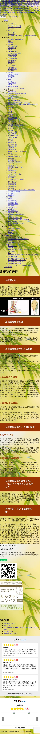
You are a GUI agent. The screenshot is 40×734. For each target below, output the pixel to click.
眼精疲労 (10, 42)
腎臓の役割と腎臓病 (14, 228)
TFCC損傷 (11, 148)
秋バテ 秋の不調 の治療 (16, 223)
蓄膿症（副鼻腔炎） (14, 86)
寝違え (10, 30)
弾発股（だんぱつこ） (14, 165)
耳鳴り (10, 63)
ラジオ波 (10, 114)
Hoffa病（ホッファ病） (14, 174)
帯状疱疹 (10, 72)
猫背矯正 (10, 120)
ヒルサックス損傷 (13, 135)
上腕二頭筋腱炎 (12, 137)
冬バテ (10, 225)
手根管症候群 (12, 149)
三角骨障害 (11, 188)
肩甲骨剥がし (12, 205)
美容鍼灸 (10, 107)
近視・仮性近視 (12, 46)
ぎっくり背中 (12, 32)
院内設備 (10, 247)
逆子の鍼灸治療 (12, 95)
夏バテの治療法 (12, 221)
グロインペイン (12, 163)
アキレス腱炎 (12, 183)
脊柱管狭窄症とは (13, 211)
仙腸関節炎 (11, 158)
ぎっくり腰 (11, 34)
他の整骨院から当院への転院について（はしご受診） (23, 254)
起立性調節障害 (12, 58)
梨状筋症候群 (12, 160)
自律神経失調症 (12, 51)
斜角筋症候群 (12, 200)
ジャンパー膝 (12, 172)
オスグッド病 (12, 176)
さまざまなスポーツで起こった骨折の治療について (23, 35)
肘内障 (10, 240)
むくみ (10, 81)
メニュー (3, 16)
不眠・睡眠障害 (12, 55)
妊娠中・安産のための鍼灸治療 (17, 93)
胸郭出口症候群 (12, 202)
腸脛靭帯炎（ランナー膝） (16, 167)
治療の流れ (11, 251)
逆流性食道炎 (12, 48)
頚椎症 (10, 198)
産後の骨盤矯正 (12, 118)
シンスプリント (12, 181)
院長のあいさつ (12, 246)
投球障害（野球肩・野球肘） (16, 125)
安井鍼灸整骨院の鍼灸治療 (16, 39)
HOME (6, 20)
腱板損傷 (10, 130)
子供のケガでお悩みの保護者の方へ (18, 239)
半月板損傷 (11, 177)
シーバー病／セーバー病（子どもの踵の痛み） (21, 190)
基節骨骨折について (10, 633)
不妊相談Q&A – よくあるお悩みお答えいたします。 (23, 104)
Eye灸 (9, 109)
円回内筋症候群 (12, 146)
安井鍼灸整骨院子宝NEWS (15, 261)
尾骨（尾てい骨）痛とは (15, 162)
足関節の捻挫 (12, 184)
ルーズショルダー (13, 127)
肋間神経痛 (11, 209)
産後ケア (10, 98)
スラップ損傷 (12, 134)
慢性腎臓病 (11, 230)
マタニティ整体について (15, 97)
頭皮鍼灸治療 (12, 83)
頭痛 (9, 41)
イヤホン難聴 (12, 56)
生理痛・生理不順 (13, 74)
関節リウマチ (12, 70)
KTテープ (11, 28)
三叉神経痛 (11, 62)
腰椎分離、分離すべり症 (15, 156)
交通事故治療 (8, 235)
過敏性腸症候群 (12, 69)
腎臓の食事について (14, 233)
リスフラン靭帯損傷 (14, 191)
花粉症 (10, 84)
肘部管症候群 (12, 142)
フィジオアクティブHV (15, 25)
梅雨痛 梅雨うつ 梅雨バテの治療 (18, 219)
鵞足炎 (10, 169)
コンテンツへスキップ (14, 16)
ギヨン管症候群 (12, 144)
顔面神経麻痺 (12, 60)
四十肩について (9, 631)
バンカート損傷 (12, 132)
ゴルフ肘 (10, 141)
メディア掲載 (8, 267)
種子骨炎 (10, 193)
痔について (7, 625)
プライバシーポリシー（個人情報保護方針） (21, 265)
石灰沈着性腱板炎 (13, 204)
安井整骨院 (7, 244)
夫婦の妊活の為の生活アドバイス (18, 102)
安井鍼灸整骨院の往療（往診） (17, 260)
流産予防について (10, 623)
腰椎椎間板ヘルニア (14, 212)
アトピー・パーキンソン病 (16, 88)
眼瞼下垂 (10, 44)
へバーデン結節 (12, 207)
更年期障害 (11, 76)
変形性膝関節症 (12, 170)
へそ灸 (10, 111)
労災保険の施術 (12, 256)
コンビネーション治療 (14, 27)
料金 (9, 253)
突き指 (10, 153)
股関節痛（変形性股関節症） (16, 214)
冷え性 (10, 77)
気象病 (10, 49)
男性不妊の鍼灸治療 (14, 100)
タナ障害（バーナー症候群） (16, 179)
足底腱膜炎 (11, 195)
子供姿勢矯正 (12, 242)
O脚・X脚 (11, 121)
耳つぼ (10, 112)
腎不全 (10, 232)
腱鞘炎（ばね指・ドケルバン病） (18, 151)
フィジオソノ (12, 23)
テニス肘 (10, 139)
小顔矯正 (10, 116)
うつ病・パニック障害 (14, 53)
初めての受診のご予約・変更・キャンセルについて (23, 249)
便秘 (9, 79)
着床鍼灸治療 (12, 91)
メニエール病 (12, 65)
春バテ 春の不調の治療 (15, 218)
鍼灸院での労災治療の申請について (18, 258)
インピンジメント (13, 128)
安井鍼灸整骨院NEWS (14, 263)
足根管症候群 (12, 186)
